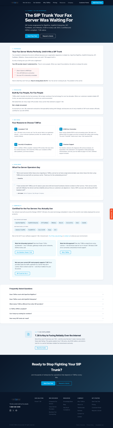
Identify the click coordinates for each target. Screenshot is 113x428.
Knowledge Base (68, 401)
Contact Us (81, 413)
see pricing (58, 236)
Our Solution (37, 2)
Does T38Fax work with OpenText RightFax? (23, 294)
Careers (80, 416)
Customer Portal (84, 2)
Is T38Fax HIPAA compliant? (18, 309)
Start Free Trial (97, 2)
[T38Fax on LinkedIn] (10, 410)
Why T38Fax (46, 2)
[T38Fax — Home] (14, 2)
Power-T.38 (38, 401)
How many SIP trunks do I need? (19, 318)
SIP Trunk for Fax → (22, 273)
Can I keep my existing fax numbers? (21, 313)
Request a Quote (48, 36)
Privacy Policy (90, 425)
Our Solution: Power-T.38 (24, 252)
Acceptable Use (99, 425)
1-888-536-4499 (15, 407)
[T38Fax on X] (13, 410)
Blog (64, 404)
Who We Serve (27, 2)
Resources (62, 2)
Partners (80, 410)
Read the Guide (41, 348)
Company (70, 2)
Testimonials (81, 407)
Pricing (55, 2)
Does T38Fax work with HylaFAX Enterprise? (23, 299)
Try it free (52, 236)
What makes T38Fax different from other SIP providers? (26, 304)
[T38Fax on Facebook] (16, 410)
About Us (80, 404)
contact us (67, 236)
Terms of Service (80, 425)
